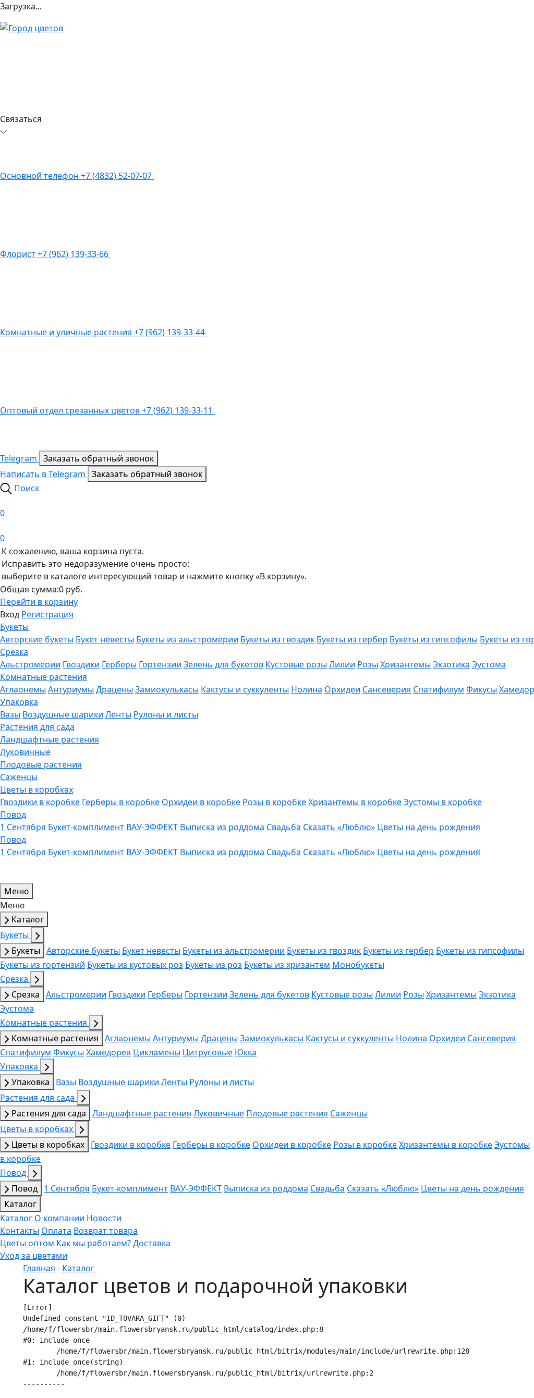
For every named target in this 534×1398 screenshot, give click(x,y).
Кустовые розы (296, 664)
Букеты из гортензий (42, 964)
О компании (59, 1218)
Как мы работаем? (93, 1243)
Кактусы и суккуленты (245, 689)
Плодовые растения (41, 764)
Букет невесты (105, 639)
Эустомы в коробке (443, 802)
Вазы (10, 714)
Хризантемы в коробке (355, 802)
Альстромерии (30, 664)
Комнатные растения (43, 677)
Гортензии (160, 664)
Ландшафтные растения (49, 739)
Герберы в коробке (121, 802)
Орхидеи (342, 689)
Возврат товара (106, 1230)
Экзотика (451, 664)
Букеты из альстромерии (187, 639)
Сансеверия (386, 689)
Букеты (14, 627)
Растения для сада (37, 727)
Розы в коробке (274, 802)
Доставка (152, 1243)
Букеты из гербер (352, 639)
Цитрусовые (208, 1052)
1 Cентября (23, 827)
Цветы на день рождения (428, 827)
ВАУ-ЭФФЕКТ (152, 827)
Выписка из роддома (222, 827)
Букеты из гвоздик (277, 639)
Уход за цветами (33, 1255)
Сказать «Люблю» (339, 827)
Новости (104, 1218)
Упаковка (19, 702)
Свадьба (283, 827)
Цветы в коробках (36, 789)
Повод (13, 814)
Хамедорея (108, 1052)
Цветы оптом (27, 1243)
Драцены (114, 689)
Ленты (118, 714)
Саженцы (19, 777)
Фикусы (481, 689)
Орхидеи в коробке (201, 802)
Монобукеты (358, 964)
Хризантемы (405, 664)
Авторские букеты (37, 639)
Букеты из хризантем (287, 964)
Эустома (489, 664)
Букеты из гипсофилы (434, 639)
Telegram (19, 458)
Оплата (56, 1230)
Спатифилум (438, 689)
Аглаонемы (23, 689)
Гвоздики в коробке (40, 802)
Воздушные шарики (62, 714)
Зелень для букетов (223, 664)
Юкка (246, 1052)
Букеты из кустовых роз (135, 964)
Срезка (14, 652)
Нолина (306, 689)
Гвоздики (81, 664)
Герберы (119, 664)
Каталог (26, 919)
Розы (367, 664)
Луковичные (25, 752)
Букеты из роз (213, 964)
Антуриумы (71, 689)
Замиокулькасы (167, 689)
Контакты (19, 1230)
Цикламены (156, 1052)
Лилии (342, 664)
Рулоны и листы (166, 714)
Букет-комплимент (86, 827)
